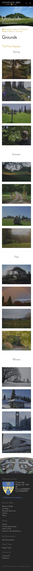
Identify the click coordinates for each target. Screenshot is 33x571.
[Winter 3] (16, 399)
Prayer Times (6, 548)
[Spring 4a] (16, 69)
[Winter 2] (16, 444)
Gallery (4, 513)
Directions (5, 558)
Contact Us (6, 556)
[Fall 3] (16, 275)
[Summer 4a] (16, 194)
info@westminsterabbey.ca (12, 497)
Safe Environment (8, 540)
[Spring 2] (16, 92)
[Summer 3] (16, 216)
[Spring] (16, 114)
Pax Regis (5, 508)
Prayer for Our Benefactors (11, 531)
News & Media (7, 506)
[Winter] (16, 377)
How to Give (6, 529)
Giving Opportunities (9, 526)
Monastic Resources (9, 511)
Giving (4, 524)
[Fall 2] (16, 319)
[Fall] (16, 297)
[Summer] (16, 238)
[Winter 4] (16, 421)
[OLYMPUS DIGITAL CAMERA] (16, 341)
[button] (30, 3)
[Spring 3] (16, 136)
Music (4, 515)
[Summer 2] (16, 172)
